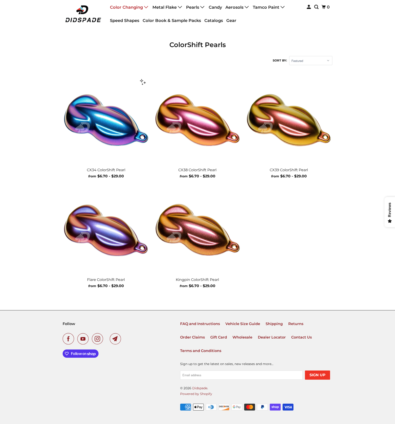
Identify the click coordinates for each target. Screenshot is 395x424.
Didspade (199, 388)
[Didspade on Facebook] (69, 338)
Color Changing (127, 7)
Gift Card (218, 337)
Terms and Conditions (200, 351)
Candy (215, 7)
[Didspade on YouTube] (84, 338)
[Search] (316, 7)
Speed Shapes (124, 20)
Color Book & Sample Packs (172, 20)
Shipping (274, 324)
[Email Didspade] (116, 338)
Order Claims (192, 337)
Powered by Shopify (196, 394)
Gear (231, 20)
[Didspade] (83, 14)
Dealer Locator (272, 337)
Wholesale (242, 337)
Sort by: (280, 60)
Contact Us (301, 337)
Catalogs (213, 20)
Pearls (193, 7)
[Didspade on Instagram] (99, 338)
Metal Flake (165, 7)
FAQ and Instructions (200, 324)
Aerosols (235, 7)
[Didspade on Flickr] (108, 338)
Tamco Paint (266, 7)
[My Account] (309, 7)
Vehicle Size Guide (242, 324)
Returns (295, 324)
